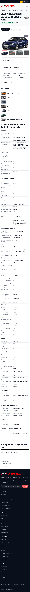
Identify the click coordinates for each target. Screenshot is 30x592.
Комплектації (5, 29)
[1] (4, 52)
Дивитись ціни (8, 82)
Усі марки (3, 494)
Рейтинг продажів (5, 508)
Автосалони (4, 566)
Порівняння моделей (6, 499)
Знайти (25, 486)
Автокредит (4, 550)
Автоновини (4, 515)
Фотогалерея (4, 502)
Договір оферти (11, 586)
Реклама (3, 589)
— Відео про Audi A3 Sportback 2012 (10, 458)
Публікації (3, 521)
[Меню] (27, 6)
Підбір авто (4, 497)
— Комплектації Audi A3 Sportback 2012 (11, 452)
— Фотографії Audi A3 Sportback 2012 (10, 455)
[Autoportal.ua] (8, 6)
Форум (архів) (4, 532)
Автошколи (4, 572)
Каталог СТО (4, 569)
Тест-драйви (4, 526)
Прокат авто (4, 574)
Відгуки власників (5, 505)
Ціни (12, 29)
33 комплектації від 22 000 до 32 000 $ (13, 67)
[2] (12, 52)
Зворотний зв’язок (10, 589)
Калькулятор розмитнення (8, 547)
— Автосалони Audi (6, 463)
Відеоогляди (4, 529)
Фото (18, 29)
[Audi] (26, 18)
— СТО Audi (4, 466)
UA (21, 1)
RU (24, 1)
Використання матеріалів (21, 586)
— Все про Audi (5, 461)
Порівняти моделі (5, 556)
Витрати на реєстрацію (7, 553)
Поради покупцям (5, 523)
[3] (19, 52)
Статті (2, 518)
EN (27, 1)
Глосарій (3, 545)
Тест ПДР (3, 539)
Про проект (4, 577)
